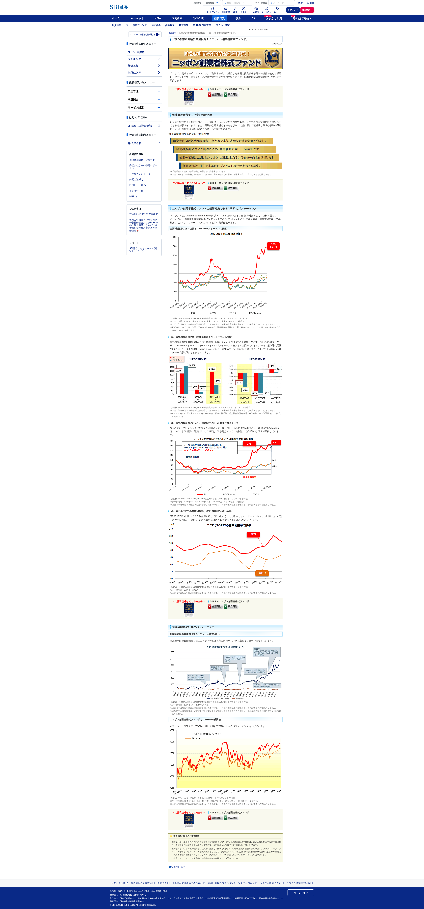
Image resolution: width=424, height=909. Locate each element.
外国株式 (198, 18)
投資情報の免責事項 (141, 883)
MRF (131, 196)
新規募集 (133, 65)
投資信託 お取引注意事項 (142, 213)
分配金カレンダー (138, 173)
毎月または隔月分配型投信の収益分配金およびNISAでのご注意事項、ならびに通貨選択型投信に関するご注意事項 (143, 225)
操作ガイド (134, 143)
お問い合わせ (118, 883)
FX (253, 18)
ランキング (134, 59)
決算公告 (162, 883)
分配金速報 (135, 179)
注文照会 (156, 25)
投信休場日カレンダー (141, 159)
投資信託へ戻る (178, 867)
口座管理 (133, 91)
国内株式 (177, 18)
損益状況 (170, 25)
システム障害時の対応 (298, 883)
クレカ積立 (224, 25)
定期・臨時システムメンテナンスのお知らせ (231, 883)
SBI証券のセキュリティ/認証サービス (143, 250)
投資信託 (219, 18)
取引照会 (133, 99)
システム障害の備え (270, 883)
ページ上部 (299, 892)
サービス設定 (136, 107)
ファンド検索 (136, 52)
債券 (238, 18)
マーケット (137, 18)
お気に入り (134, 72)
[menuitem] (300, 3)
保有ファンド (140, 25)
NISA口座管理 (203, 25)
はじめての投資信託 (140, 126)
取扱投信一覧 (136, 185)
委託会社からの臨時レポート (143, 167)
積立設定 (183, 25)
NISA (158, 18)
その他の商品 (300, 17)
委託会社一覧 (136, 190)
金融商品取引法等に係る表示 (187, 883)
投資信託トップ (120, 25)
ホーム (116, 18)
